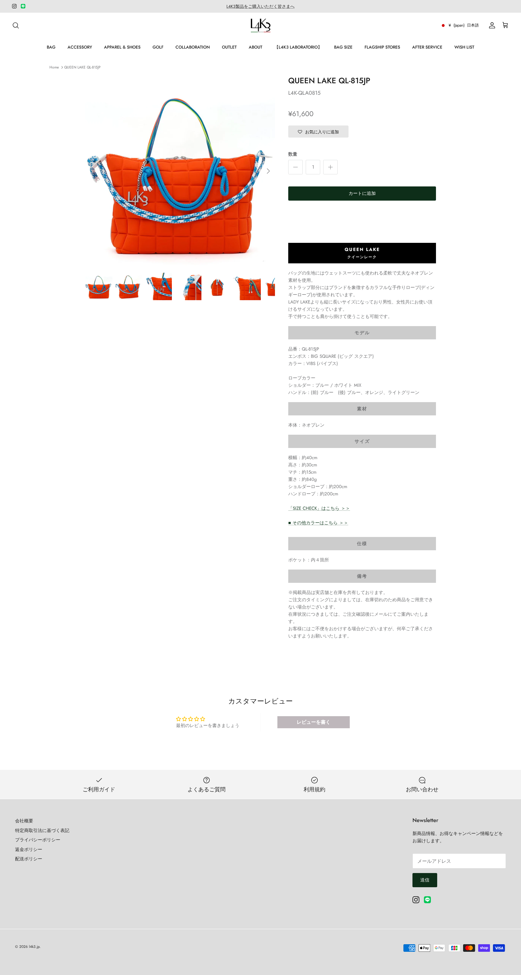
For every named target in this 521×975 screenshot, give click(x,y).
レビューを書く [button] (313, 722)
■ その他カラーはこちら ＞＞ (318, 522)
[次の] (268, 171)
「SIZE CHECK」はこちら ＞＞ (319, 508)
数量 (292, 154)
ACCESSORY (80, 47)
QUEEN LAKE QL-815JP (82, 67)
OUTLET (229, 47)
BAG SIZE (343, 47)
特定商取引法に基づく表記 (42, 830)
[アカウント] (491, 25)
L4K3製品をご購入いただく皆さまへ (260, 6)
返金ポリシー (28, 849)
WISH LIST (464, 47)
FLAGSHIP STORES (382, 47)
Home (54, 67)
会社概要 (24, 821)
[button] (318, 131)
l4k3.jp (34, 946)
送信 (424, 880)
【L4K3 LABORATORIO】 (298, 47)
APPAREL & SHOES (122, 47)
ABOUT (255, 47)
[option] (180, 171)
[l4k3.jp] (260, 25)
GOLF (158, 47)
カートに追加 (362, 193)
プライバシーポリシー (37, 840)
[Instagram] (14, 6)
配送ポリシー (28, 859)
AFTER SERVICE (427, 47)
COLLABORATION (192, 47)
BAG (51, 47)
